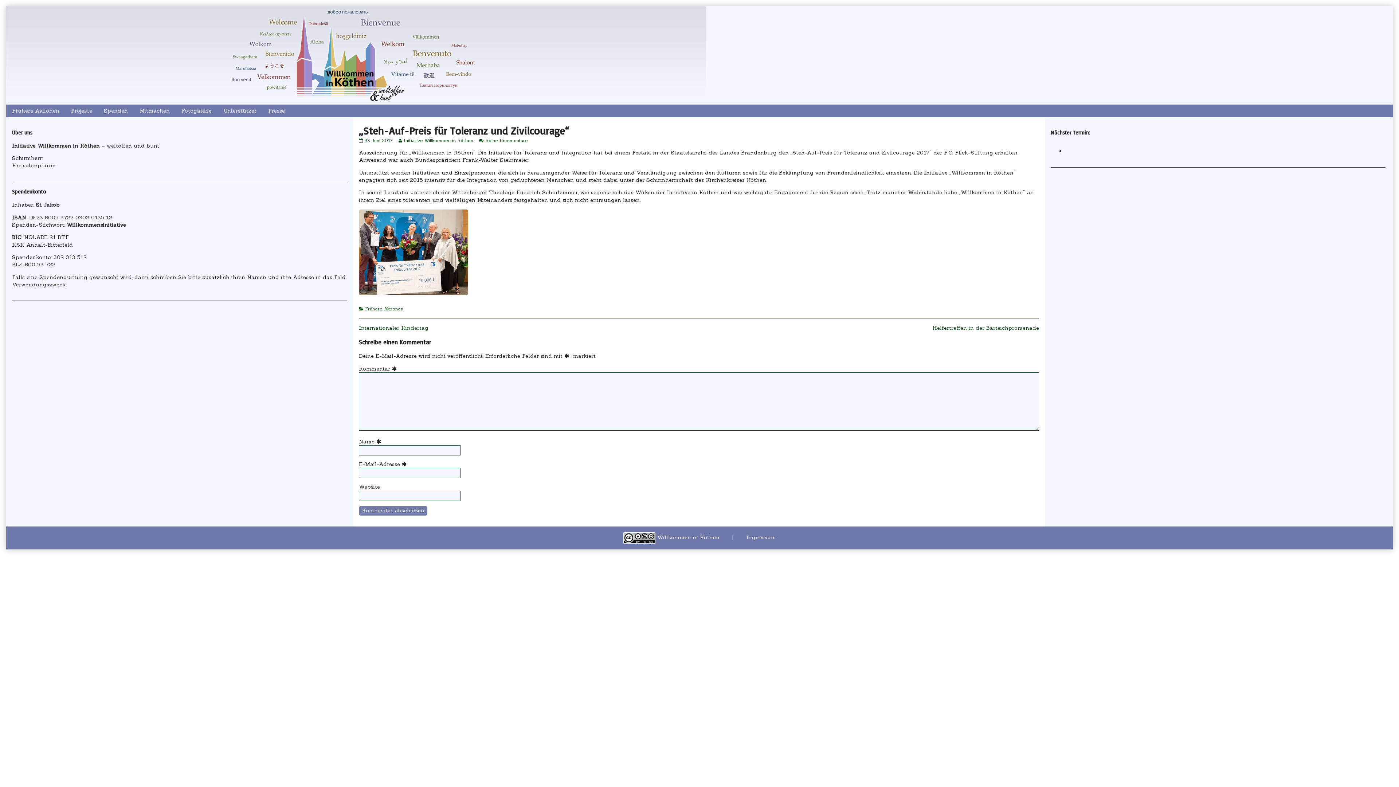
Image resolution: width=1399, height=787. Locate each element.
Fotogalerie (196, 110)
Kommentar (379, 368)
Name (371, 441)
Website (369, 486)
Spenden (116, 110)
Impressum (761, 537)
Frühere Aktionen (35, 110)
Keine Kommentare (506, 140)
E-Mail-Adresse (384, 464)
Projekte (81, 110)
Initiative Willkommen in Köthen (438, 140)
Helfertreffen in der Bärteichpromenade (985, 328)
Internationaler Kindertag (393, 328)
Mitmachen (155, 110)
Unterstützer (239, 110)
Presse (276, 110)
